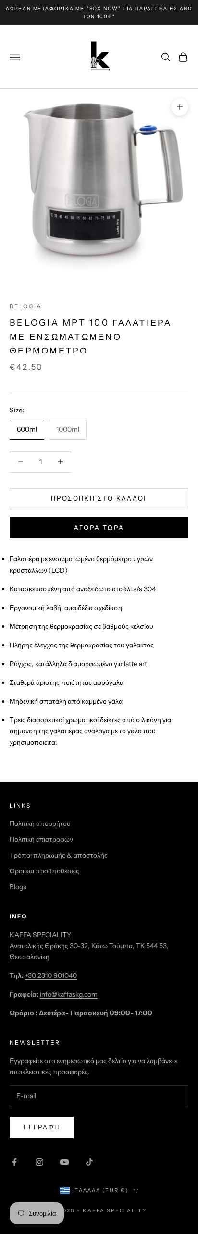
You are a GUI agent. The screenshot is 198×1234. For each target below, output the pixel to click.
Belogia (26, 306)
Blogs (18, 886)
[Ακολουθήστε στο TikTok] (89, 1162)
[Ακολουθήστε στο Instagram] (39, 1162)
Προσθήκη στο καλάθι (99, 498)
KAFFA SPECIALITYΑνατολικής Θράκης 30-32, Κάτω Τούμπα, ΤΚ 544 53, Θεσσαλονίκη (89, 945)
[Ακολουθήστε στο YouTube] (64, 1162)
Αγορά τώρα (99, 527)
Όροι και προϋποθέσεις (44, 871)
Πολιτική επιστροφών (41, 839)
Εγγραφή (42, 1127)
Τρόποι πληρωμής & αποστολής (59, 855)
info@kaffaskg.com (69, 994)
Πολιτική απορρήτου (40, 823)
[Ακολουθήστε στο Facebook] (14, 1162)
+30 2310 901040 (51, 975)
